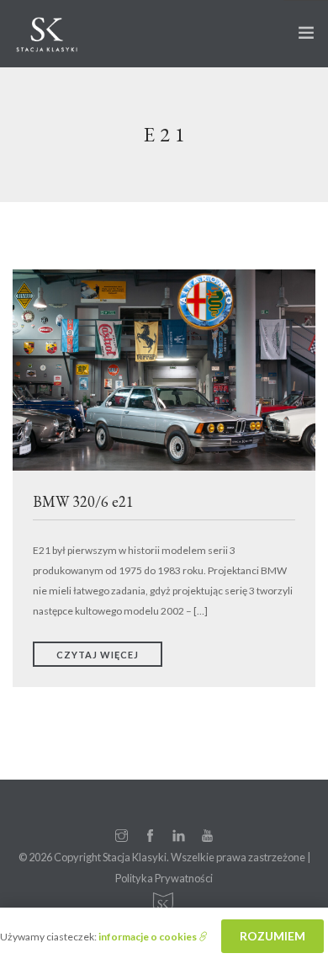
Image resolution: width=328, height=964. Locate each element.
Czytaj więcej (97, 654)
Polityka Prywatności (164, 878)
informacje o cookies (148, 936)
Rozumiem (272, 936)
